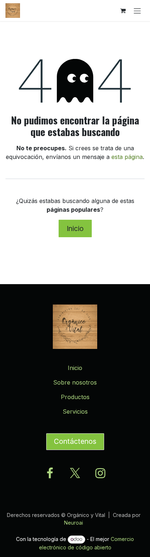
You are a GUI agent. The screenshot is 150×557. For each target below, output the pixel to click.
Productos (75, 397)
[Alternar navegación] (137, 10)
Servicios (75, 411)
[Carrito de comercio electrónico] (122, 10)
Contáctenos (75, 441)
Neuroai (73, 523)
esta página (127, 156)
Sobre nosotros (75, 382)
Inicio (75, 228)
